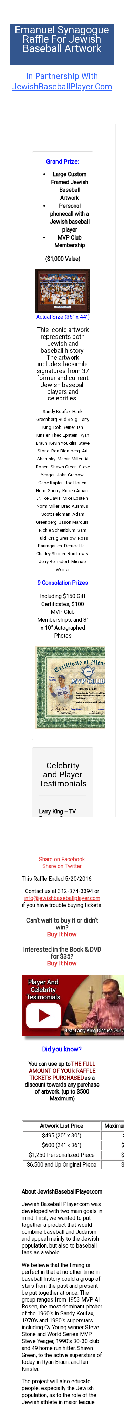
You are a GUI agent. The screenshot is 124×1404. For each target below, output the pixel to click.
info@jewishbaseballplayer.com (62, 898)
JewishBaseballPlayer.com (62, 86)
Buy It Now (62, 934)
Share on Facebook (62, 859)
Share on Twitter (62, 866)
